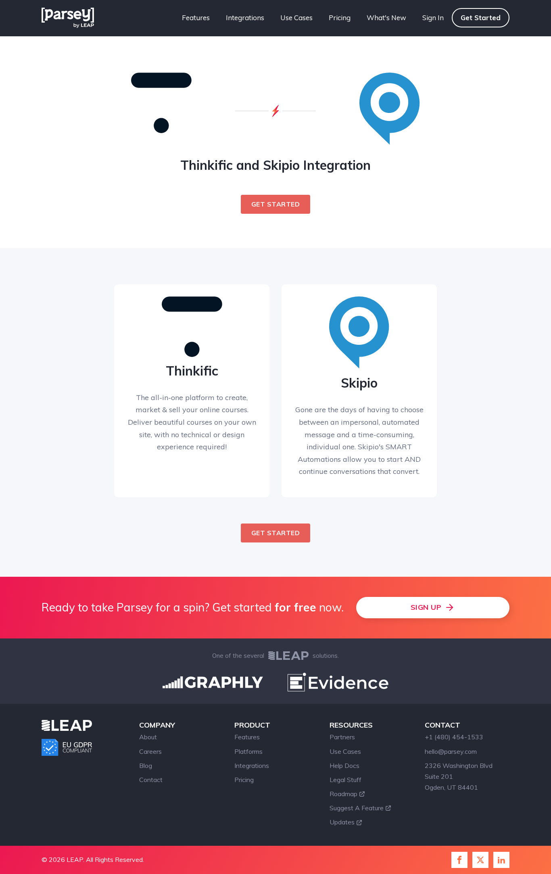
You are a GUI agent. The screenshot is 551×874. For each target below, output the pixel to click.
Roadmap (343, 794)
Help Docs (344, 765)
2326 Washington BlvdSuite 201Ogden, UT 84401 (459, 776)
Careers (150, 751)
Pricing (340, 17)
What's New (386, 17)
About (148, 737)
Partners (342, 737)
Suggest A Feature (357, 808)
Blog (145, 765)
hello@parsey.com (451, 751)
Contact (151, 780)
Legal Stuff (345, 780)
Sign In (433, 17)
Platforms (248, 751)
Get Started (481, 17)
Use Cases (296, 17)
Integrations (245, 17)
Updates (342, 822)
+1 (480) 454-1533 (454, 737)
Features (196, 17)
